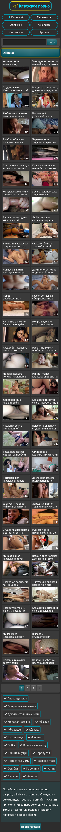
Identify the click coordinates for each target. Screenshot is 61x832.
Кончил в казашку (34, 745)
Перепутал (42, 753)
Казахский (17, 17)
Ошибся (12, 768)
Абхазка (34, 729)
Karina (51, 768)
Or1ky (11, 745)
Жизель (31, 776)
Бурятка (12, 776)
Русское (44, 32)
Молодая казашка (18, 722)
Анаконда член (17, 698)
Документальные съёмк (23, 714)
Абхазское (14, 729)
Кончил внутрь (17, 753)
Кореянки (32, 768)
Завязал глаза (46, 761)
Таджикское (44, 17)
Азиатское (44, 24)
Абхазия (43, 722)
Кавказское (16, 32)
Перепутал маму (18, 761)
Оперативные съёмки (21, 706)
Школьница (15, 737)
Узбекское (16, 24)
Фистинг (37, 737)
